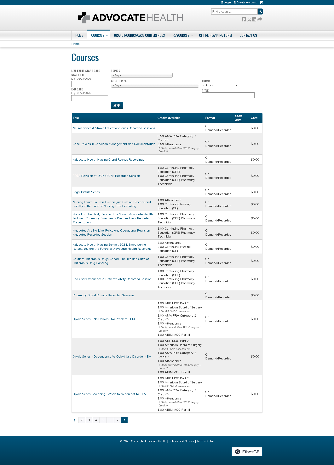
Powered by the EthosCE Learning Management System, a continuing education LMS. (247, 451)
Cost (254, 118)
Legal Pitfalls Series (86, 192)
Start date (78, 75)
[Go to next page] (124, 420)
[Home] (130, 17)
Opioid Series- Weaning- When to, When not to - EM (110, 394)
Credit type (119, 81)
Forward (259, 18)
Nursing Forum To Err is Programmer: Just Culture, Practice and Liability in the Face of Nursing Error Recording (112, 204)
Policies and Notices (181, 441)
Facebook (244, 18)
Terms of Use (205, 441)
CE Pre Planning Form (215, 35)
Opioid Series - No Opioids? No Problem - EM (104, 319)
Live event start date (85, 71)
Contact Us (248, 35)
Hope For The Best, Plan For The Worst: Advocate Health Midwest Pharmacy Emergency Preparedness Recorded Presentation (113, 218)
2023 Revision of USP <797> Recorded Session (106, 176)
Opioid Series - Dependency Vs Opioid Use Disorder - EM (112, 356)
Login (227, 2)
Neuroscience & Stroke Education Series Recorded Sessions (114, 128)
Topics (115, 71)
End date (77, 89)
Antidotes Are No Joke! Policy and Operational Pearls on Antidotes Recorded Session (111, 232)
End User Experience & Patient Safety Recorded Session (112, 279)
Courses (97, 35)
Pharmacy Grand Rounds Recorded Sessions (103, 295)
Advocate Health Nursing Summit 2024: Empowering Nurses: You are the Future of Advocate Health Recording (112, 246)
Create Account (246, 2)
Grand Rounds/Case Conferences (139, 35)
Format (207, 81)
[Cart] (261, 4)
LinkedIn (254, 18)
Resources (181, 35)
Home (79, 35)
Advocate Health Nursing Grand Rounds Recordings (108, 159)
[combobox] (142, 75)
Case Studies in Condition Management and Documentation (114, 144)
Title (205, 91)
